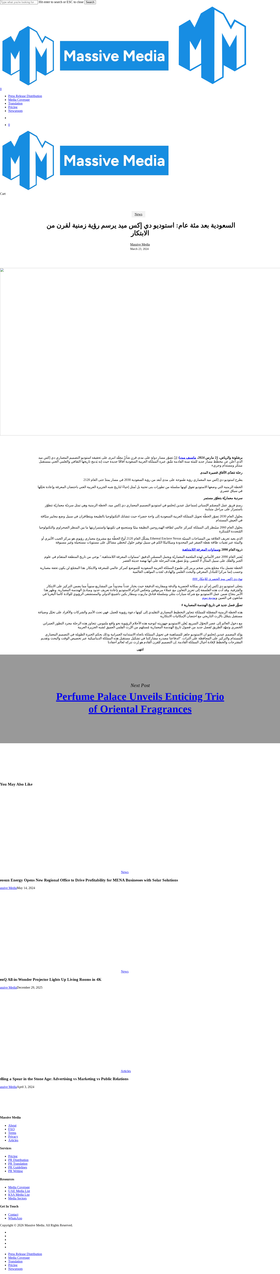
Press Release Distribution (25, 1254)
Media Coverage (19, 1187)
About (12, 1125)
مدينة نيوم (209, 598)
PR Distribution (18, 1160)
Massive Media (140, 244)
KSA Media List (19, 1194)
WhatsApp (15, 1218)
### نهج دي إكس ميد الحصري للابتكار (217, 579)
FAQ (11, 1129)
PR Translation (17, 1163)
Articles (126, 1071)
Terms (12, 1133)
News (138, 214)
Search (90, 2)
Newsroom (15, 1269)
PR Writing (15, 1171)
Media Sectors (17, 1198)
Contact (13, 1214)
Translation (15, 1261)
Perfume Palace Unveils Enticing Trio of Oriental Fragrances (140, 699)
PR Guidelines (17, 1167)
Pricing (12, 1156)
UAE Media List (19, 1191)
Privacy (13, 1136)
